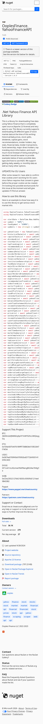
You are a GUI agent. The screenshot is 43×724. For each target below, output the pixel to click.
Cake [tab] (19, 68)
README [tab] (8, 84)
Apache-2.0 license (13, 559)
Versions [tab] (8, 94)
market (14, 605)
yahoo (6, 602)
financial (34, 605)
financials (24, 609)
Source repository (12, 555)
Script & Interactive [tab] (26, 64)
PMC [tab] (14, 61)
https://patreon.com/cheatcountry (18, 497)
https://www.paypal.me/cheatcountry (19, 489)
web (35, 616)
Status (5, 663)
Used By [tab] (25, 89)
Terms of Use (31, 708)
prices (6, 613)
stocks (32, 602)
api (4, 609)
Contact (6, 651)
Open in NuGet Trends (14, 574)
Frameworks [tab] (23, 84)
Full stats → (6, 521)
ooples (10, 593)
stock (24, 602)
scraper (27, 616)
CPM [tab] (5, 64)
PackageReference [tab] (25, 61)
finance (15, 602)
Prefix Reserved (12, 39)
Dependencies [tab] (11, 89)
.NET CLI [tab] (6, 61)
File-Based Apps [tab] (8, 68)
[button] (34, 71)
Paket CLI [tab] (13, 64)
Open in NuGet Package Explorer (19, 569)
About (21, 708)
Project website (11, 550)
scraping (17, 616)
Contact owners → (9, 588)
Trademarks (18, 714)
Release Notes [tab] (23, 94)
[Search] (37, 9)
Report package (12, 578)
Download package (13, 564)
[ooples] (4, 593)
